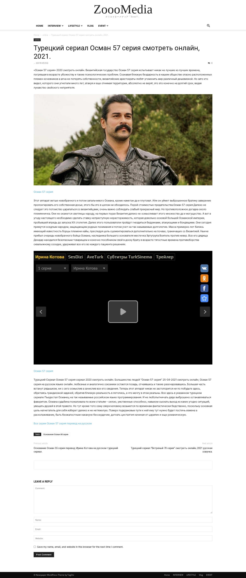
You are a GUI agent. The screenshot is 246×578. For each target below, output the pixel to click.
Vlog (90, 25)
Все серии (40, 423)
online (45, 35)
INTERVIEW (54, 25)
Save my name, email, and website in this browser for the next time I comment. (80, 546)
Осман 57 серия (43, 191)
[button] (208, 26)
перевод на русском (79, 423)
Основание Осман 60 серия (55, 434)
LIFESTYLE (74, 25)
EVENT (102, 25)
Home (39, 25)
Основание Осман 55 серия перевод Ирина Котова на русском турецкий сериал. (76, 450)
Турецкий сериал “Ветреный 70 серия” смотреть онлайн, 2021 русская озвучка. (171, 450)
